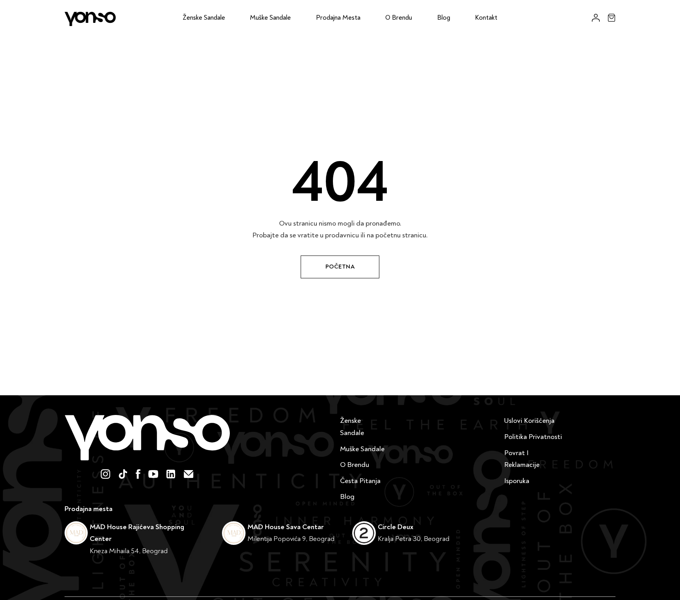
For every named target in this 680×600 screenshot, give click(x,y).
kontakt (486, 17)
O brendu (398, 17)
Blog (443, 17)
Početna (340, 266)
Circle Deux (396, 526)
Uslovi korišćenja (529, 420)
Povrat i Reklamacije (522, 459)
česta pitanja (360, 480)
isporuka (516, 480)
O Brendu (354, 464)
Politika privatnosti (533, 436)
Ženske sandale (204, 17)
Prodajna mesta (338, 17)
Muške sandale (270, 17)
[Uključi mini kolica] (611, 18)
